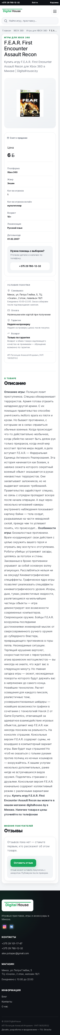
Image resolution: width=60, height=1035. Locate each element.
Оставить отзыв (23, 862)
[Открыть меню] (54, 11)
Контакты (7, 1001)
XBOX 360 (19, 30)
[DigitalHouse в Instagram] (4, 927)
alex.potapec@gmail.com (15, 953)
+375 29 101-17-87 (12, 943)
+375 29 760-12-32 (11, 2)
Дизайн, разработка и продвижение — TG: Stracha (26, 1029)
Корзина (54, 2)
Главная (6, 30)
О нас (5, 1006)
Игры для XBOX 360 (36, 30)
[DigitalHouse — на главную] (12, 11)
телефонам (30, 814)
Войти (35, 2)
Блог (4, 996)
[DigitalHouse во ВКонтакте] (11, 927)
